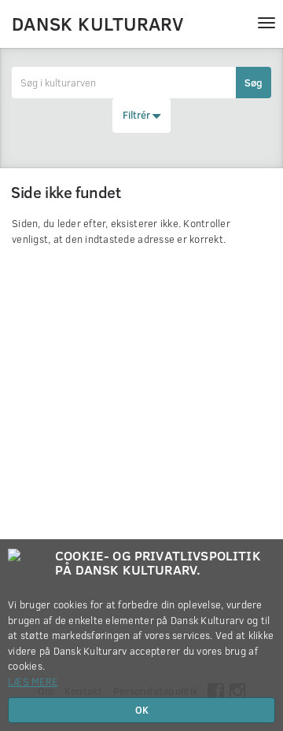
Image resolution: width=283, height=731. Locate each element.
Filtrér (138, 115)
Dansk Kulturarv (97, 22)
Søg (253, 82)
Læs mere (32, 681)
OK (142, 710)
